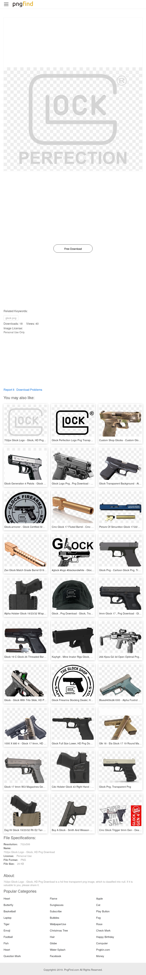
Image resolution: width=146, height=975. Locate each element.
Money (100, 956)
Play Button (103, 911)
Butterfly (8, 905)
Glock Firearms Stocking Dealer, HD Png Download (81, 700)
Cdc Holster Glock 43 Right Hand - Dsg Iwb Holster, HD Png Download (91, 786)
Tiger (6, 924)
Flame (53, 898)
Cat (98, 905)
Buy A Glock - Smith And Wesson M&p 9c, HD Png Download (86, 830)
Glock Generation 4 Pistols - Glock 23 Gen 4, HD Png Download (40, 483)
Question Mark (12, 956)
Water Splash (57, 949)
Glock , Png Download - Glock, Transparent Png (79, 613)
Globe (53, 943)
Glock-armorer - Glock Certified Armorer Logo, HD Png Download (41, 527)
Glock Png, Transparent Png (115, 786)
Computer (102, 943)
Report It (9, 390)
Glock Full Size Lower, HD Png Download (75, 743)
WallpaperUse (58, 924)
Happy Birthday (105, 937)
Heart (7, 898)
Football (8, 937)
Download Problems (29, 390)
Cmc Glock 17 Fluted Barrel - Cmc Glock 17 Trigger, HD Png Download (92, 527)
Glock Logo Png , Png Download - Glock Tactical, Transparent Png (89, 483)
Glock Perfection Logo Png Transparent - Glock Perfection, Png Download (93, 440)
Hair (52, 937)
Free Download (73, 248)
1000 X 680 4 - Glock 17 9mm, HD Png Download (32, 743)
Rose (99, 924)
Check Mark (103, 930)
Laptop (7, 917)
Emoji (7, 930)
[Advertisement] (73, 42)
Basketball (10, 911)
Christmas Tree (59, 930)
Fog (98, 917)
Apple (99, 898)
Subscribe (56, 911)
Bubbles (54, 917)
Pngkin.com (103, 949)
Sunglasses (57, 905)
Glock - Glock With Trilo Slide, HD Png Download (31, 700)
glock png (11, 318)
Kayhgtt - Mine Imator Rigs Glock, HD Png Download (81, 656)
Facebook (55, 956)
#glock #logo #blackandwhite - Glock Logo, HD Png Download (86, 570)
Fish (6, 943)
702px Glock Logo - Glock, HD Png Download (30, 440)
